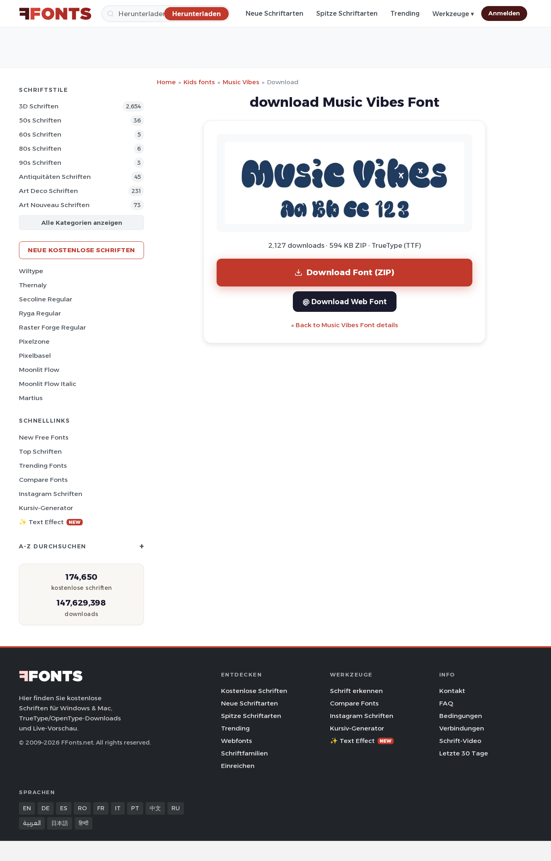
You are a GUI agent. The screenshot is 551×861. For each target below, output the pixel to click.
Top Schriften (40, 451)
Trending (405, 13)
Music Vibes (241, 82)
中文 (155, 808)
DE (46, 808)
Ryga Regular (40, 313)
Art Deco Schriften (48, 191)
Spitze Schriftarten (347, 13)
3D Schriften (38, 106)
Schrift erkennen (356, 691)
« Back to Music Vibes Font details (344, 325)
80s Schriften (40, 148)
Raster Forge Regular (52, 327)
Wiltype (31, 271)
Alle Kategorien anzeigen (81, 222)
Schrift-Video (460, 741)
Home (166, 82)
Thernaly (32, 285)
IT (118, 808)
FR (100, 808)
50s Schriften (40, 120)
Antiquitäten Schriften (55, 176)
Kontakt (452, 691)
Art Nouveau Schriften (54, 205)
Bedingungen (460, 716)
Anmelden (504, 13)
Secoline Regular (45, 299)
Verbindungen (461, 728)
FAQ (446, 703)
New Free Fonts (44, 437)
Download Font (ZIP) (350, 272)
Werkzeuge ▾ (453, 14)
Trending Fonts (43, 465)
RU (175, 808)
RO (82, 808)
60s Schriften (40, 134)
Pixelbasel (35, 355)
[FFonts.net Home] (55, 13)
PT (135, 808)
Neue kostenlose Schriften (81, 250)
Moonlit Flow (39, 369)
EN (27, 808)
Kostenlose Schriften (254, 691)
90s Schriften (40, 162)
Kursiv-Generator (46, 508)
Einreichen (238, 766)
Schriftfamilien (244, 753)
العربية (32, 823)
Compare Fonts (43, 479)
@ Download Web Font (345, 301)
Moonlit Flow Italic (47, 384)
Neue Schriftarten (274, 13)
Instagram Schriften (50, 494)
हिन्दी (83, 823)
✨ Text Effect (50, 522)
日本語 (59, 823)
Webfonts (236, 741)
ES (63, 808)
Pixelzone (34, 341)
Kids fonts (199, 82)
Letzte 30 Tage (463, 753)
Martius (31, 398)
